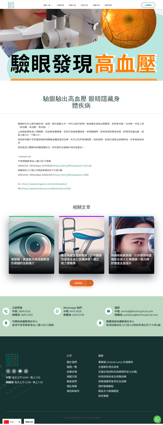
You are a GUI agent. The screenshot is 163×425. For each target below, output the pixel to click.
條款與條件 (73, 391)
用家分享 (84, 5)
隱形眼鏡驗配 (106, 386)
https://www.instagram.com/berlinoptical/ (44, 183)
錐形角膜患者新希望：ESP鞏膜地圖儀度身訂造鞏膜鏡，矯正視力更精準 (81, 259)
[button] (48, 5)
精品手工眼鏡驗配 (108, 391)
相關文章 (96, 5)
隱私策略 (72, 386)
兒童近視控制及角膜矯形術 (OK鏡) (117, 371)
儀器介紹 (72, 5)
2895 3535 (27, 315)
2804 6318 (24, 311)
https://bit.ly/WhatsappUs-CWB (71, 174)
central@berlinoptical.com (137, 311)
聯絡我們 (108, 5)
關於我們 (72, 362)
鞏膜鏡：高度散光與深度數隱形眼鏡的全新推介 (30, 261)
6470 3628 (75, 311)
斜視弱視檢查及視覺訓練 (112, 376)
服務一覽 (72, 367)
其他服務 (103, 396)
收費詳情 (60, 5)
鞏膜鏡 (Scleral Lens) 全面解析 (115, 362)
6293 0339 (78, 315)
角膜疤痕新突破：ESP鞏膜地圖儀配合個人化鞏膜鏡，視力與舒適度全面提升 (131, 259)
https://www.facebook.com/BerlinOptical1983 (46, 188)
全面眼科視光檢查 (108, 367)
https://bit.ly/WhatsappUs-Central (72, 165)
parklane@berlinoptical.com (141, 315)
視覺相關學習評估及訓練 (112, 381)
